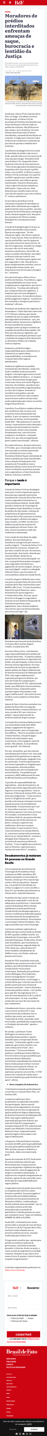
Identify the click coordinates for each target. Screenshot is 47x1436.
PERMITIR (34, 1429)
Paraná (8, 1412)
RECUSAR (12, 1429)
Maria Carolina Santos (24, 71)
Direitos (9, 1380)
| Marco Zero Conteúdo (12, 73)
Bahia (8, 1393)
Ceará (8, 1397)
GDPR (29, 1424)
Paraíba (8, 1408)
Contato (9, 1364)
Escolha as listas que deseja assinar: (22, 1315)
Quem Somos (11, 1359)
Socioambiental (11, 1387)
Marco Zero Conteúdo (15, 1270)
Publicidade (11, 1362)
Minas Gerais (10, 1404)
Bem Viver (9, 1383)
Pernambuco (9, 1415)
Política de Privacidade (15, 1367)
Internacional (11, 1377)
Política (9, 1374)
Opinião (8, 1390)
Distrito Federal (10, 1401)
